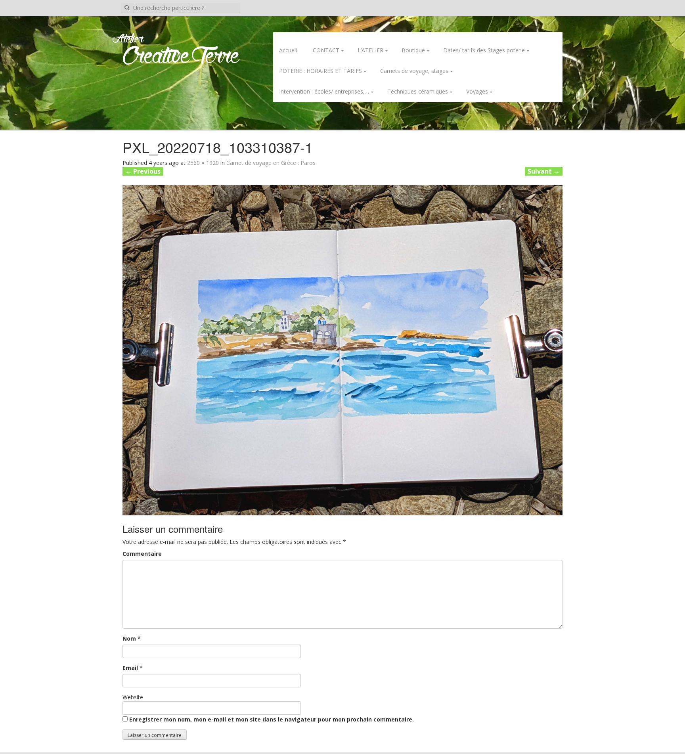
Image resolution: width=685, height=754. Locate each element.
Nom (129, 638)
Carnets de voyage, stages (414, 71)
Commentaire (142, 553)
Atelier (128, 39)
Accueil (288, 50)
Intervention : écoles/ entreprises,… (324, 91)
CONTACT (326, 50)
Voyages (477, 91)
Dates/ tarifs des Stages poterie (484, 50)
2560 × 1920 (203, 162)
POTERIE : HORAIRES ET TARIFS (320, 71)
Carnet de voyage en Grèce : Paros (271, 162)
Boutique (413, 50)
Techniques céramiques (417, 91)
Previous (143, 171)
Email (130, 668)
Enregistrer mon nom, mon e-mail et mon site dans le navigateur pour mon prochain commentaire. (271, 719)
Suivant (544, 171)
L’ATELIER (370, 50)
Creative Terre (180, 57)
